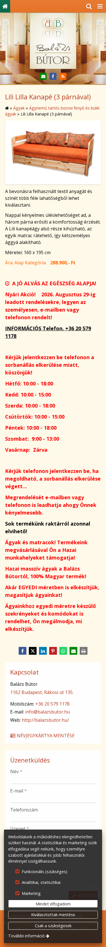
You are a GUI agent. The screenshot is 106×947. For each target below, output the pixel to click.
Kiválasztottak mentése (53, 914)
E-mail (18, 791)
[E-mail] (43, 76)
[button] (100, 6)
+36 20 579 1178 (52, 704)
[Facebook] (53, 76)
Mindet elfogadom (53, 904)
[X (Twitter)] (32, 650)
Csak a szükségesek (53, 925)
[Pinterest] (53, 650)
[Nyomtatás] (83, 650)
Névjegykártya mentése (45, 735)
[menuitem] (5, 6)
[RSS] (63, 76)
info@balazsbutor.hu (47, 712)
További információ (26, 936)
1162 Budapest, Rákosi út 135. (41, 692)
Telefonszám (24, 810)
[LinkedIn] (42, 650)
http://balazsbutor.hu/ (45, 720)
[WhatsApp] (63, 650)
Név (16, 771)
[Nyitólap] (5, 6)
